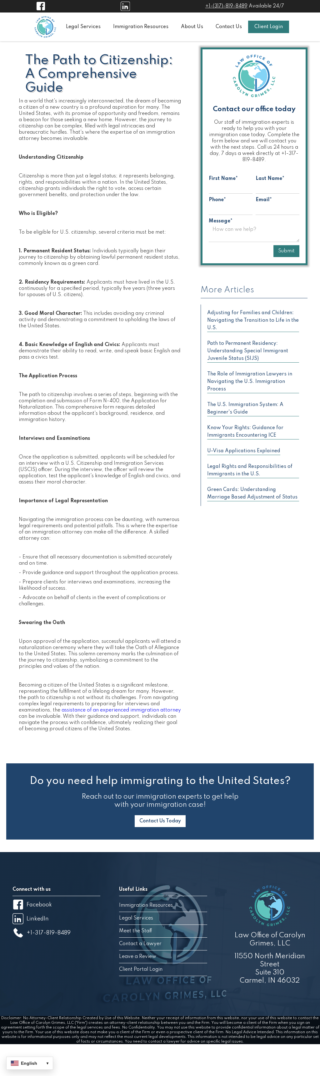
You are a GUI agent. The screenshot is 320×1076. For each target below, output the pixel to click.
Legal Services (83, 26)
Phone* (217, 199)
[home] (45, 26)
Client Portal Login (140, 969)
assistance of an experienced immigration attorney (121, 710)
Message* (220, 221)
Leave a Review (137, 956)
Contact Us (229, 26)
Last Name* (270, 178)
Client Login (268, 26)
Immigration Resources (140, 26)
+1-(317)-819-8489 (226, 6)
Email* (264, 199)
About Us (192, 26)
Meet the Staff (135, 931)
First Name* (223, 178)
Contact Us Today (160, 821)
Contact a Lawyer (140, 943)
